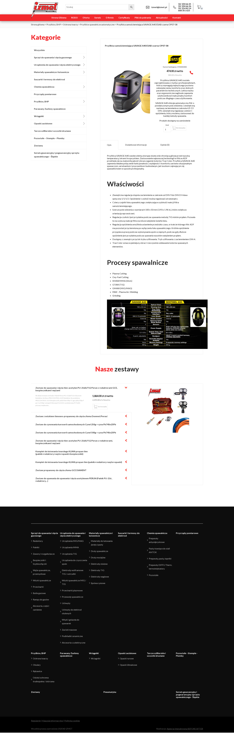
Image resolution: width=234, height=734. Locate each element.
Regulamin (36, 720)
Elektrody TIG (97, 570)
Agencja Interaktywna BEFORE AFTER (185, 728)
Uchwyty (66, 603)
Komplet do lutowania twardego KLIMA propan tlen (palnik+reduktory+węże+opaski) (78, 462)
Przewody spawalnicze (72, 596)
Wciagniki (95, 658)
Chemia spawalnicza (44, 86)
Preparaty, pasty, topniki (160, 558)
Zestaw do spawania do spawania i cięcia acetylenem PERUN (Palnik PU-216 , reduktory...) (73, 479)
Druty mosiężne (98, 557)
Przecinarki (38, 586)
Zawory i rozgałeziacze (44, 553)
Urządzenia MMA (70, 547)
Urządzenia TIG (69, 553)
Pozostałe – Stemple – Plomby (49, 138)
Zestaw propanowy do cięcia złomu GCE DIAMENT (60, 470)
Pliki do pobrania (143, 17)
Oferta (86, 17)
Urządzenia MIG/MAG (73, 541)
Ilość (167, 125)
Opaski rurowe (127, 658)
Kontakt (177, 17)
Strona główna (37, 24)
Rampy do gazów (41, 599)
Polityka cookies (72, 720)
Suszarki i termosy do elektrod (49, 79)
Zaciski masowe (69, 629)
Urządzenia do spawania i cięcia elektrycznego (57, 64)
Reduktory (38, 541)
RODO (74, 17)
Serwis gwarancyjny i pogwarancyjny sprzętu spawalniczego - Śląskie (188, 694)
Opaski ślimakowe (128, 665)
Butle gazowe (39, 593)
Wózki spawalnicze (42, 580)
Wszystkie (39, 50)
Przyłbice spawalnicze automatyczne (97, 24)
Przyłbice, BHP (53, 24)
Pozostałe (153, 575)
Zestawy (38, 145)
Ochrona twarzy (70, 24)
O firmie (110, 17)
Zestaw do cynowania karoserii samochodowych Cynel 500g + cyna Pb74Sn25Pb (75, 432)
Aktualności (162, 17)
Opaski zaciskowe (43, 123)
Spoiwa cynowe (98, 583)
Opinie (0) (164, 144)
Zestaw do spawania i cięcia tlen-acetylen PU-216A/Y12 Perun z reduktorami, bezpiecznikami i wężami (74, 441)
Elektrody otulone (99, 564)
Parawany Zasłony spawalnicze (50, 108)
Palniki (36, 547)
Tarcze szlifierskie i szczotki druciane (52, 131)
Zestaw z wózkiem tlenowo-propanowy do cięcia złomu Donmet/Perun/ (71, 416)
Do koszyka (180, 128)
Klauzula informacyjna (52, 720)
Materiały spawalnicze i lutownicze (51, 72)
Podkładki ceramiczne (72, 636)
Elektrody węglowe (100, 576)
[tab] (109, 144)
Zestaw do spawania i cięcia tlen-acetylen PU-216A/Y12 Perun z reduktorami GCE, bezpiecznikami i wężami (76, 389)
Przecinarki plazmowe (72, 590)
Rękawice (37, 671)
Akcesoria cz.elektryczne (73, 642)
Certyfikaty (124, 17)
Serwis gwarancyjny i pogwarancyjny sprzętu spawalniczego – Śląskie (56, 155)
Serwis (97, 17)
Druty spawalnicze (99, 551)
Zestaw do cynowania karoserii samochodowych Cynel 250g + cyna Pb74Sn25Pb (75, 424)
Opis (109, 145)
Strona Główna (58, 17)
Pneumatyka (109, 692)
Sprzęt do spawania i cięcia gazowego (53, 57)
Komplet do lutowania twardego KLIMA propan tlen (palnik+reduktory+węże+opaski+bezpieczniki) (61, 452)
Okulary (36, 665)
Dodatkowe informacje (136, 144)
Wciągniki (39, 116)
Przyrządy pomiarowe (45, 94)
